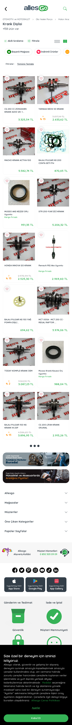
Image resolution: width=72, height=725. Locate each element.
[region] (36, 685)
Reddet (46, 682)
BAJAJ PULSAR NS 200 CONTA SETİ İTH (50, 162)
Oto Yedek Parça (44, 19)
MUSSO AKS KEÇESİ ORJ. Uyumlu (16, 213)
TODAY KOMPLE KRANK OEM (18, 370)
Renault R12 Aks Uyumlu (51, 265)
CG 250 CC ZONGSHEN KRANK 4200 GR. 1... (15, 110)
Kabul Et (36, 718)
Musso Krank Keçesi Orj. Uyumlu (51, 372)
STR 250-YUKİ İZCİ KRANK (51, 211)
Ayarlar (36, 707)
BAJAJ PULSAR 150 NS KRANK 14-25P (15, 426)
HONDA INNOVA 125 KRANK (17, 265)
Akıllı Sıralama (15, 41)
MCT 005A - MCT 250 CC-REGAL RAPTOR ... (51, 321)
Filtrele (36, 41)
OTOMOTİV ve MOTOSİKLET (16, 19)
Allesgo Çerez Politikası (45, 700)
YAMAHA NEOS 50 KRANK (51, 109)
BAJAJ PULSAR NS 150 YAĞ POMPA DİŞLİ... (17, 321)
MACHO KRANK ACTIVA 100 (17, 160)
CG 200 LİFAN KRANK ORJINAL (49, 426)
